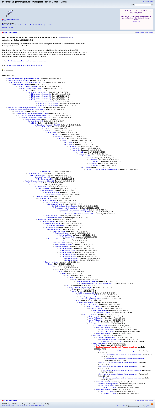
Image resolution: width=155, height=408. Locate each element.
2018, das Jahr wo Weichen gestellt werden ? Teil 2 (22, 79)
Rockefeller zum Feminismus (105, 337)
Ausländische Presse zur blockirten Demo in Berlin (95, 283)
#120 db (34, 123)
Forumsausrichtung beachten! (109, 384)
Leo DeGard (10, 25)
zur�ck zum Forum (10, 32)
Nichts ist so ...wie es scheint (37, 92)
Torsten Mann (20, 25)
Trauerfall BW (18, 111)
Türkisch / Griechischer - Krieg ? (28, 86)
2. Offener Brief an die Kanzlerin (86, 281)
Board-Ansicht (140, 32)
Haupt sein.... (97, 335)
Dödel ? (44, 129)
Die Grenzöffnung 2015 (32, 119)
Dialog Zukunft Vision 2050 (88, 295)
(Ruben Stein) (48, 25)
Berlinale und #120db (52, 192)
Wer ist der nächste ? (35, 183)
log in (144, 1)
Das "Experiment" (40, 187)
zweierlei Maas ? (43, 127)
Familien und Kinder (51, 227)
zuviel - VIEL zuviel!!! (86, 303)
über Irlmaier (39, 25)
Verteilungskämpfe (54, 194)
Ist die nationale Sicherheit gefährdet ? (47, 125)
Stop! (98, 345)
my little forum (149, 406)
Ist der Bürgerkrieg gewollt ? (85, 293)
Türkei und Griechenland (53, 223)
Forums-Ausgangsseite (11, 19)
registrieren (149, 1)
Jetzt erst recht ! (36, 185)
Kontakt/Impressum (7, 20)
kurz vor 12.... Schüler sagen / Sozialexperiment (102, 169)
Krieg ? (27, 90)
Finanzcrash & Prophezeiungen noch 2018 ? (73, 210)
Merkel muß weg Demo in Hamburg (80, 287)
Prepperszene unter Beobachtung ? (66, 208)
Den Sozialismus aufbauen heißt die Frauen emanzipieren (27, 61)
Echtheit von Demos (41, 196)
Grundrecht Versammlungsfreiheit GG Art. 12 (35, 117)
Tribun (4, 25)
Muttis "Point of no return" (63, 245)
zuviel (57, 270)
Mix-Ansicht (149, 32)
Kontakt (41, 405)
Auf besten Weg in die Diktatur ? (18, 80)
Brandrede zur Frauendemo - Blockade (64, 206)
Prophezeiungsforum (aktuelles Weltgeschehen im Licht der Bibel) (20, 405)
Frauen (50, 264)
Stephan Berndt (29, 25)
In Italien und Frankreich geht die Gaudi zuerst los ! (28, 82)
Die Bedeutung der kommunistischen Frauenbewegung (24, 65)
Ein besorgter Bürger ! (21, 84)
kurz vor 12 (48, 131)
